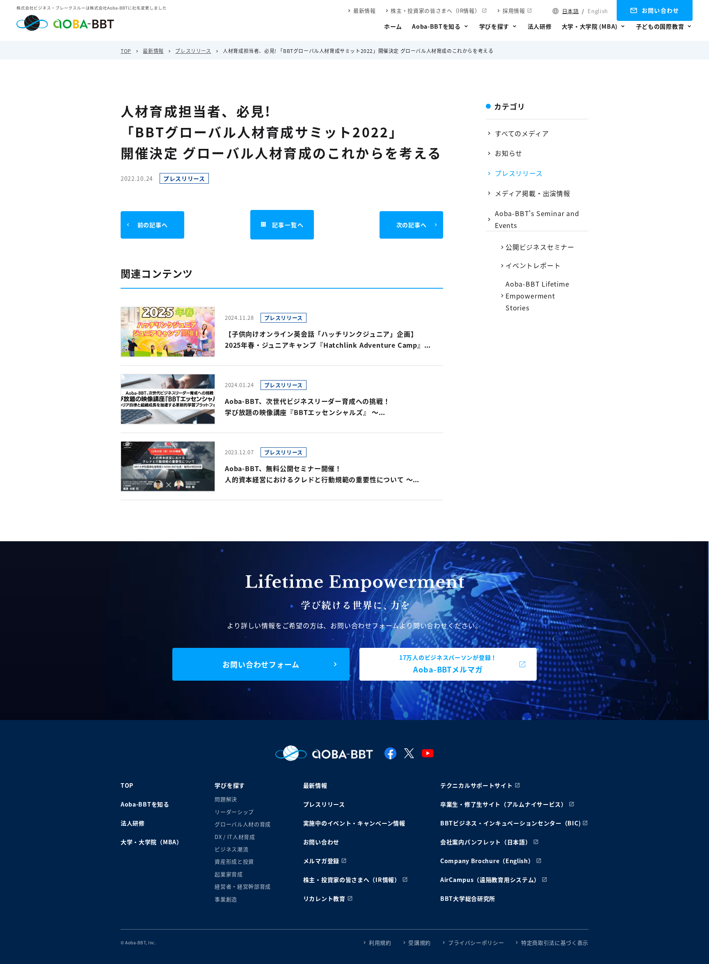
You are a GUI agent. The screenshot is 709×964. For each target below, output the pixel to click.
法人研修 (540, 26)
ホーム (393, 26)
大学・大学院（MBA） (152, 842)
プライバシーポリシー (476, 942)
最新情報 (364, 10)
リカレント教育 (324, 898)
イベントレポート (532, 265)
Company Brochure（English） (487, 861)
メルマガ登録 (321, 861)
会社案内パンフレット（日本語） (485, 842)
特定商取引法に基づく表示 (554, 942)
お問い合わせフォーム (261, 664)
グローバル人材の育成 (243, 824)
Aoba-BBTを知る (436, 26)
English (598, 11)
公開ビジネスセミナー (539, 247)
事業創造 (226, 899)
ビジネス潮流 (231, 849)
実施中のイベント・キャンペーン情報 (354, 823)
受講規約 (419, 942)
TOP (126, 50)
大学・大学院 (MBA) (590, 26)
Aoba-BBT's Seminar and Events (537, 219)
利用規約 (380, 942)
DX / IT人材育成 (235, 837)
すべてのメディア (522, 133)
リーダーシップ (234, 812)
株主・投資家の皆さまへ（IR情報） (435, 10)
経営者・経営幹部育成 (243, 886)
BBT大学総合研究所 (467, 898)
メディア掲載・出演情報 (532, 193)
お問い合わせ (660, 10)
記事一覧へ (288, 225)
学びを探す (494, 26)
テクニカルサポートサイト (476, 785)
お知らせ (508, 153)
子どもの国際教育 (660, 26)
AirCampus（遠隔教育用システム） (490, 879)
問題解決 (226, 799)
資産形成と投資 (234, 861)
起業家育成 (228, 874)
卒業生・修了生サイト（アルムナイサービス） (503, 804)
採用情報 (514, 10)
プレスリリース (193, 50)
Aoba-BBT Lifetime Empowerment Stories (537, 295)
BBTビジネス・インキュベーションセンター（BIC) (510, 823)
